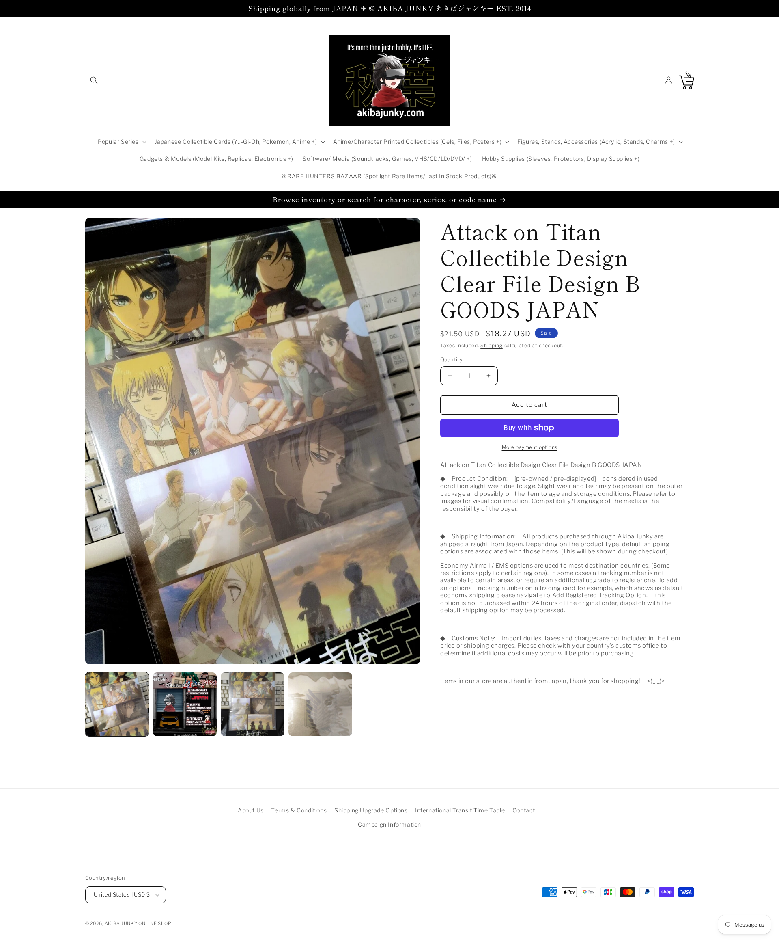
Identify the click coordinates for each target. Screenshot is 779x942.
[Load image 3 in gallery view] (252, 704)
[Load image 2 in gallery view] (185, 704)
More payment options (529, 447)
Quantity (451, 359)
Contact (523, 810)
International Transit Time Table (460, 810)
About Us (251, 810)
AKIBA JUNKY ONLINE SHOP (138, 923)
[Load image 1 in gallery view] (117, 704)
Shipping (491, 345)
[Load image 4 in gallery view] (320, 704)
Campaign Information (389, 824)
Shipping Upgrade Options (370, 810)
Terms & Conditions (299, 810)
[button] (94, 80)
